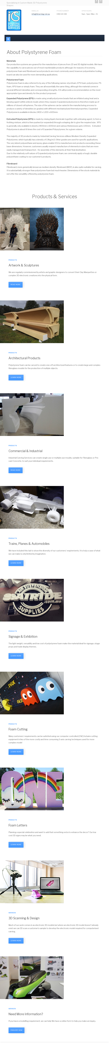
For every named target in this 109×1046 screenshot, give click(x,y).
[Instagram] (100, 1)
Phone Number (63, 11)
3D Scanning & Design (24, 918)
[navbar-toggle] (8, 39)
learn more (16, 377)
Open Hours (87, 11)
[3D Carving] (14, 20)
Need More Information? (26, 1014)
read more (15, 284)
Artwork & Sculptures (24, 265)
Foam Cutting (18, 729)
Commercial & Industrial (25, 451)
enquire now (16, 1030)
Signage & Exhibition (23, 636)
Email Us (35, 11)
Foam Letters (18, 825)
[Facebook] (96, 1)
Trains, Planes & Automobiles (29, 544)
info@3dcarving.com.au (41, 14)
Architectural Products (24, 358)
